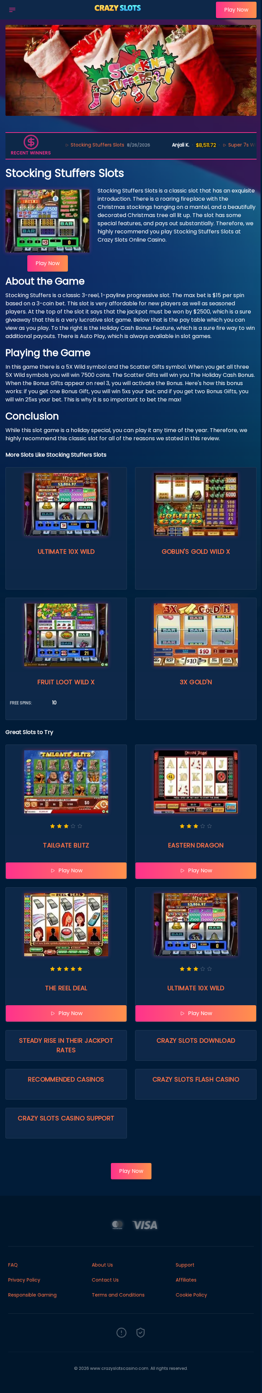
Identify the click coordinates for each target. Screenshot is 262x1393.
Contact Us (105, 1279)
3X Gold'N (196, 682)
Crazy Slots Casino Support (66, 1118)
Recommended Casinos (66, 1079)
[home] (117, 14)
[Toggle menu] (12, 10)
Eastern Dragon (195, 845)
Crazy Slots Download (196, 1040)
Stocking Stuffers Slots (67, 144)
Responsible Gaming (32, 1294)
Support (185, 1264)
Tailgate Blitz (66, 845)
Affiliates (186, 1279)
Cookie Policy (191, 1294)
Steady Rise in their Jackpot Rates (66, 1045)
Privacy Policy (24, 1279)
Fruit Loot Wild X (66, 682)
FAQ (13, 1264)
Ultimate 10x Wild (66, 551)
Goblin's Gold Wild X (196, 551)
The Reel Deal (66, 988)
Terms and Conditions (118, 1294)
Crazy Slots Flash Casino (195, 1079)
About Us (102, 1264)
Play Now (236, 10)
